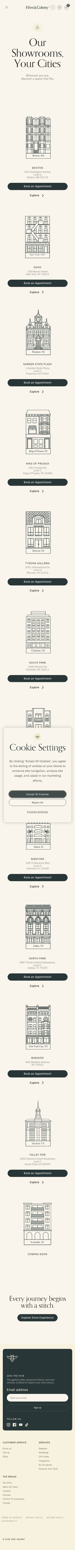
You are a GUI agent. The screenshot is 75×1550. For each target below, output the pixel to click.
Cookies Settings (37, 811)
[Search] (53, 7)
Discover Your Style (48, 1468)
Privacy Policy (34, 1518)
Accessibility (9, 1521)
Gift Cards (44, 1456)
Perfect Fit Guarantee (13, 1499)
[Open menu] (6, 7)
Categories (44, 1460)
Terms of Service (11, 1518)
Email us (7, 1448)
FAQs (5, 1456)
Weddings (43, 1452)
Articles (6, 1495)
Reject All (37, 802)
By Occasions (45, 1464)
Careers (6, 1491)
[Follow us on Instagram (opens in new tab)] (8, 1425)
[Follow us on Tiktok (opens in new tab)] (26, 1425)
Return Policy (55, 1518)
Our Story (7, 1482)
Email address (17, 1389)
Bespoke (43, 1448)
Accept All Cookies (37, 794)
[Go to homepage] (38, 8)
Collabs (6, 1503)
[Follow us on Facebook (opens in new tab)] (14, 1425)
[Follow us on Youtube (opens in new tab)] (20, 1425)
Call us (6, 1452)
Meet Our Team (10, 1487)
